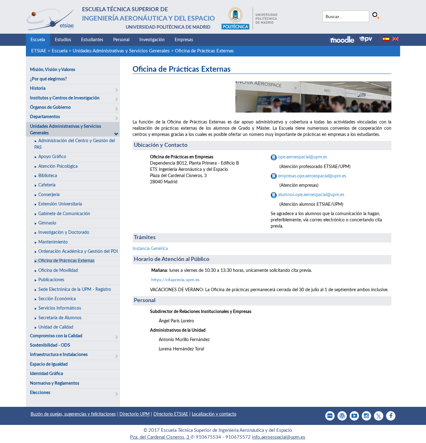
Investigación (152, 40)
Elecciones (40, 393)
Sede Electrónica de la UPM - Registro (74, 289)
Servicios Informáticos (59, 308)
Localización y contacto (214, 414)
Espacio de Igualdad (49, 364)
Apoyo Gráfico (52, 157)
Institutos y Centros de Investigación (64, 98)
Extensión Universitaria (60, 204)
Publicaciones (51, 280)
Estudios (63, 40)
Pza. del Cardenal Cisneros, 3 (160, 437)
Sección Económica (57, 299)
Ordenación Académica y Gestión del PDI (78, 251)
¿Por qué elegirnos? (48, 79)
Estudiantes (92, 40)
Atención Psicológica (58, 166)
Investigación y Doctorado (63, 232)
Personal (121, 40)
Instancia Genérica (150, 249)
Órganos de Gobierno (50, 107)
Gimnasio (47, 223)
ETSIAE (38, 51)
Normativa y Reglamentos (54, 383)
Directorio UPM (134, 414)
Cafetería (47, 185)
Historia (38, 88)
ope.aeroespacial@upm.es (302, 157)
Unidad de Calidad (55, 327)
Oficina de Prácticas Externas (204, 51)
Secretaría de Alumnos (59, 318)
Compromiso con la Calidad (56, 336)
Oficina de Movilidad (58, 270)
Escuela (38, 40)
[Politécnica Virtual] (365, 39)
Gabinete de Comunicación (64, 214)
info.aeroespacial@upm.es (278, 437)
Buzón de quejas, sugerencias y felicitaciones (73, 414)
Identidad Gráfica (46, 374)
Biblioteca (47, 176)
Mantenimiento (53, 242)
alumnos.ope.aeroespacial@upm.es (310, 195)
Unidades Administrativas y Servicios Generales (121, 51)
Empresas (184, 40)
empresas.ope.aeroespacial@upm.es (311, 176)
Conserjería (49, 195)
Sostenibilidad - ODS (50, 345)
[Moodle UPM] (344, 40)
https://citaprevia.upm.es (175, 280)
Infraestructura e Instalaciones (59, 355)
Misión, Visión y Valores (52, 70)
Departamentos (45, 117)
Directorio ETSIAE (170, 414)
